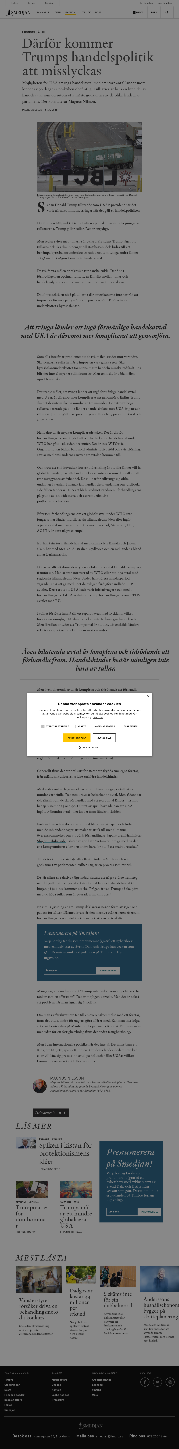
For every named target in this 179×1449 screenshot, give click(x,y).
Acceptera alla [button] (77, 738)
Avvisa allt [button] (104, 738)
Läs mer (98, 717)
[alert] (89, 724)
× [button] (148, 696)
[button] (89, 747)
